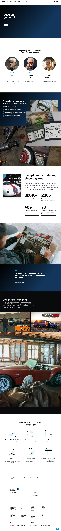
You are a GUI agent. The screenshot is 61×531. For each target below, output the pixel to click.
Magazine (20, 3)
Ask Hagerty (24, 3)
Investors (43, 509)
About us (43, 502)
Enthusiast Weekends (29, 3)
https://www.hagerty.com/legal (33, 477)
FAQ (42, 514)
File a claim (11, 502)
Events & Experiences (12, 3)
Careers (43, 506)
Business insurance (12, 515)
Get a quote (11, 501)
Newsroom (43, 507)
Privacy (43, 515)
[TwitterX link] (12, 492)
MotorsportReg (22, 516)
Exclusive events (33, 508)
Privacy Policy (47, 494)
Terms (42, 516)
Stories (21, 509)
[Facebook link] (10, 492)
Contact (43, 508)
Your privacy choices (34, 525)
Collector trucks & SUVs (13, 508)
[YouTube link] (16, 492)
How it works (22, 505)
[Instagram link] (14, 492)
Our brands (43, 505)
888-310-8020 (33, 513)
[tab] (29, 286)
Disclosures (42, 525)
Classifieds (22, 502)
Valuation (32, 502)
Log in (56, 1)
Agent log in (11, 522)
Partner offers (33, 506)
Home (42, 501)
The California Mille (33, 518)
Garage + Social (23, 514)
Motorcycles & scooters (13, 510)
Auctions (22, 501)
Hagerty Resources (23, 515)
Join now (11, 25)
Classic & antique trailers (13, 509)
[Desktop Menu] (59, 1)
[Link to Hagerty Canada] (12, 525)
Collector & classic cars (13, 507)
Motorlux (32, 521)
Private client (11, 514)
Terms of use (48, 525)
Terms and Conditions (35, 495)
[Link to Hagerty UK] (13, 525)
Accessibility (38, 525)
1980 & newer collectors (13, 506)
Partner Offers (6, 3)
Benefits (2, 3)
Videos (21, 508)
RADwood (32, 522)
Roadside (17, 3)
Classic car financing (12, 516)
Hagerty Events (33, 516)
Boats (10, 513)
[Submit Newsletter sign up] (50, 492)
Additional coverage (12, 517)
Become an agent (12, 521)
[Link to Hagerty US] (10, 525)
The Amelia (32, 517)
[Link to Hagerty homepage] (14, 489)
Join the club (32, 501)
